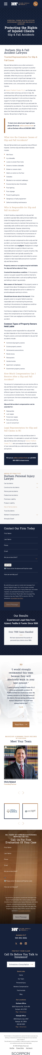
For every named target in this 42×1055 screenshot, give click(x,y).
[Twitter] (16, 943)
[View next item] (23, 716)
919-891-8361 (21, 938)
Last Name (7, 539)
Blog (21, 994)
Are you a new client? (10, 557)
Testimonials (21, 990)
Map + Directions (21, 1012)
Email (6, 551)
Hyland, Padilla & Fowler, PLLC (15, 90)
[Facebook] (21, 943)
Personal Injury (21, 982)
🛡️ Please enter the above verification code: (18, 568)
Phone (6, 545)
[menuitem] (20, 483)
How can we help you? (11, 574)
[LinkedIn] (26, 943)
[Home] (20, 3)
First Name (7, 533)
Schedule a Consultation (19, 964)
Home (21, 975)
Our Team (21, 979)
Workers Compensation (20, 986)
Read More (19, 724)
